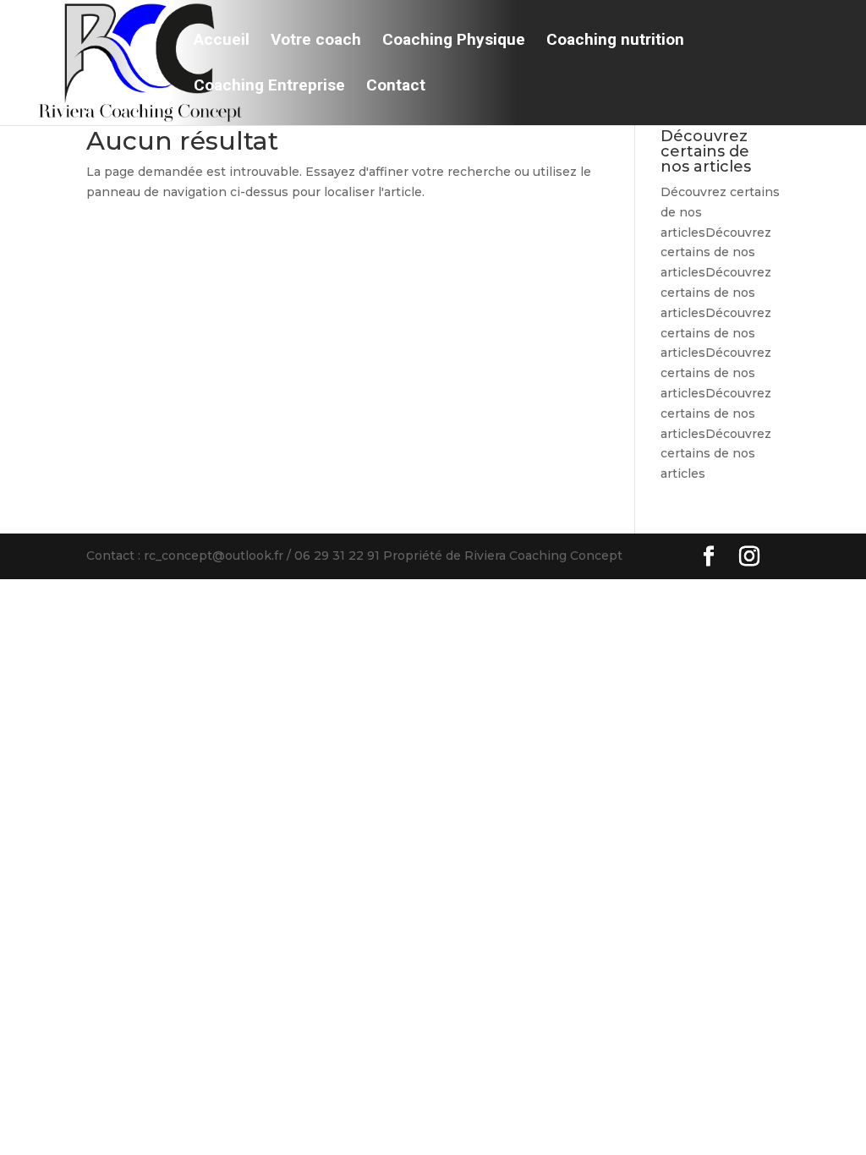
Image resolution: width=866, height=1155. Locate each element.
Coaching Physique (453, 41)
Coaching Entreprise (269, 87)
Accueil (221, 41)
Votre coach (316, 41)
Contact (395, 87)
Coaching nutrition (615, 41)
